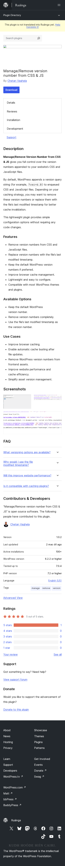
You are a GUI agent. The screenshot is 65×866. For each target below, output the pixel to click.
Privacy (7, 748)
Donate (40, 770)
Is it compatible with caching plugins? (26, 486)
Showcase (40, 730)
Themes (39, 736)
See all (58, 654)
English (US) (55, 580)
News (6, 736)
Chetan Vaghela (17, 80)
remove (46, 588)
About (7, 730)
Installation (13, 120)
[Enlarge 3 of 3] (57, 416)
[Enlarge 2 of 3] (57, 399)
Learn (6, 759)
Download (11, 89)
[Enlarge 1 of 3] (26, 399)
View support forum (15, 679)
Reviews (12, 111)
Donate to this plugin (16, 709)
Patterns (39, 748)
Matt (8, 793)
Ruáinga (16, 820)
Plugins (38, 742)
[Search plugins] (38, 38)
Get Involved (42, 759)
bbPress (10, 799)
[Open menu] (59, 5)
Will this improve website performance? (27, 475)
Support (11, 137)
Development (15, 128)
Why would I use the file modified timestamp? (18, 463)
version (56, 588)
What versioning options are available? (26, 452)
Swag (39, 776)
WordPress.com (14, 787)
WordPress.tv (13, 776)
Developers (10, 770)
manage (36, 588)
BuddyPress (12, 805)
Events (38, 764)
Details (11, 102)
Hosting (8, 742)
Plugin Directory (12, 15)
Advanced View (13, 597)
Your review (10, 654)
